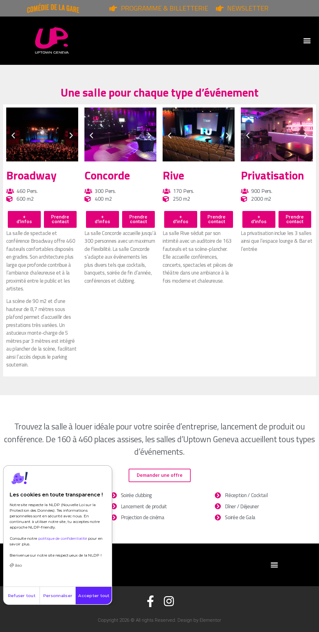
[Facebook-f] (150, 601)
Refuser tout (22, 595)
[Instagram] (168, 601)
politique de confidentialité (62, 538)
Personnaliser (57, 595)
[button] (307, 41)
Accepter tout (93, 595)
